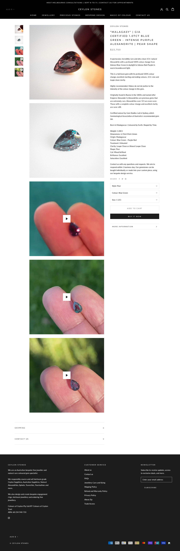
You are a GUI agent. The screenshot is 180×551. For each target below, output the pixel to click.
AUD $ (9, 9)
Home (33, 15)
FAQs (86, 478)
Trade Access (89, 504)
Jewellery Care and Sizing (94, 483)
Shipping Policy (90, 487)
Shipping (20, 428)
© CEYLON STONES (19, 543)
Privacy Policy (90, 495)
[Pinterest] (125, 179)
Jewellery (48, 15)
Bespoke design (95, 15)
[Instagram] (9, 517)
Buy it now (135, 216)
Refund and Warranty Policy (95, 491)
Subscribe (150, 488)
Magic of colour (120, 15)
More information (122, 226)
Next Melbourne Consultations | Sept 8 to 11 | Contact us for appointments (90, 3)
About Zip (88, 499)
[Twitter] (122, 179)
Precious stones (70, 15)
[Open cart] (173, 9)
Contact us (143, 15)
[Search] (167, 9)
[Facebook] (119, 179)
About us (88, 470)
